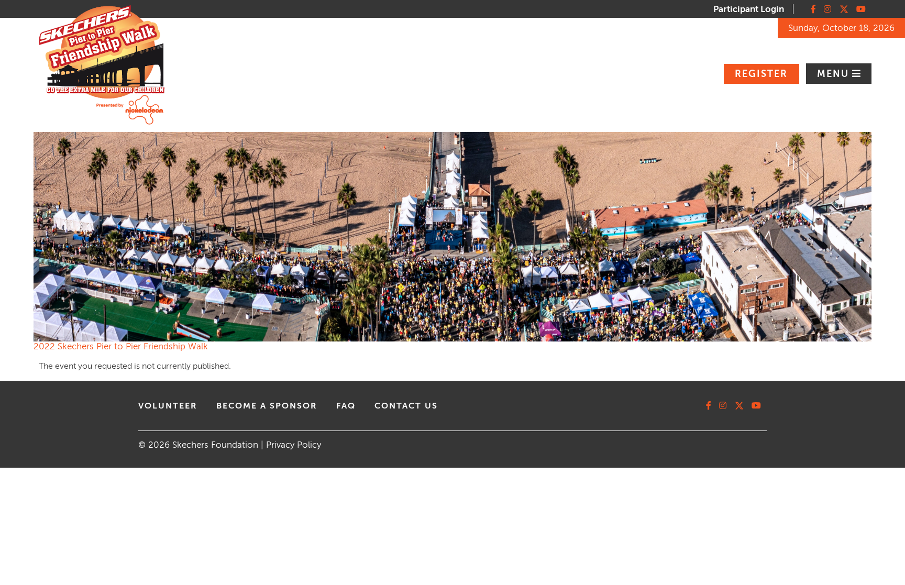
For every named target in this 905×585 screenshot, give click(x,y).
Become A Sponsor (266, 406)
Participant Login (748, 9)
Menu (834, 74)
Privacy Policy (293, 445)
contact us (406, 406)
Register (761, 74)
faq (346, 406)
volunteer (167, 406)
